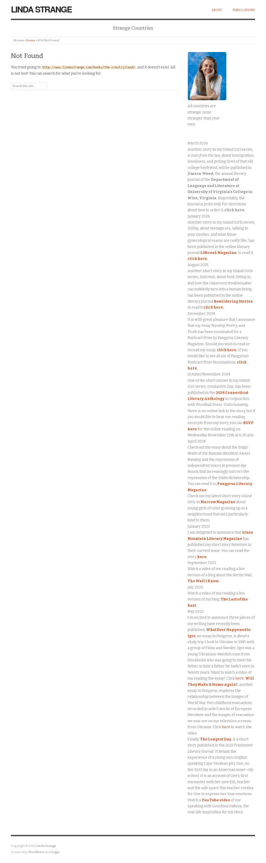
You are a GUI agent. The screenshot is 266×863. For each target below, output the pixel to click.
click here (226, 350)
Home (30, 40)
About (216, 10)
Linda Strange (41, 9)
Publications (243, 10)
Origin (55, 852)
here (202, 557)
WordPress (36, 852)
